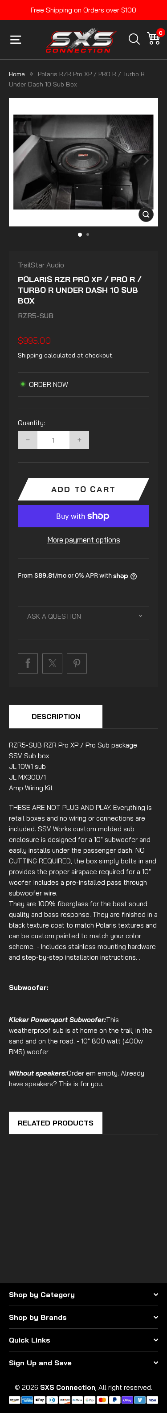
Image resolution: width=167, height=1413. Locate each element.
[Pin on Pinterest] (77, 663)
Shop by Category (42, 1294)
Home (17, 74)
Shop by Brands (38, 1317)
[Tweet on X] (52, 663)
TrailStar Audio (41, 264)
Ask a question (54, 616)
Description (56, 716)
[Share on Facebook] (28, 663)
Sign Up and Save (40, 1362)
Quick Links (29, 1339)
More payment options (83, 539)
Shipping (30, 355)
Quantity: (31, 423)
